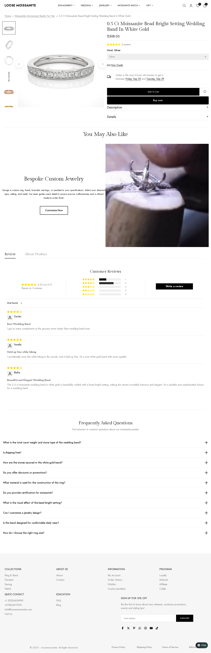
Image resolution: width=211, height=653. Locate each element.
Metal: (113, 50)
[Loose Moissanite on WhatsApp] (139, 628)
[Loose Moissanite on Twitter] (128, 628)
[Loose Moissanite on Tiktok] (157, 628)
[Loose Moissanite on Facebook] (122, 628)
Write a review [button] (174, 286)
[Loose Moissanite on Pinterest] (134, 628)
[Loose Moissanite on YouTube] (151, 628)
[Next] (102, 64)
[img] (14, 312)
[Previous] (19, 64)
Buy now (158, 100)
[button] (113, 44)
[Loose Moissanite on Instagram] (145, 628)
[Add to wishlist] (205, 92)
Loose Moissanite (20, 5)
